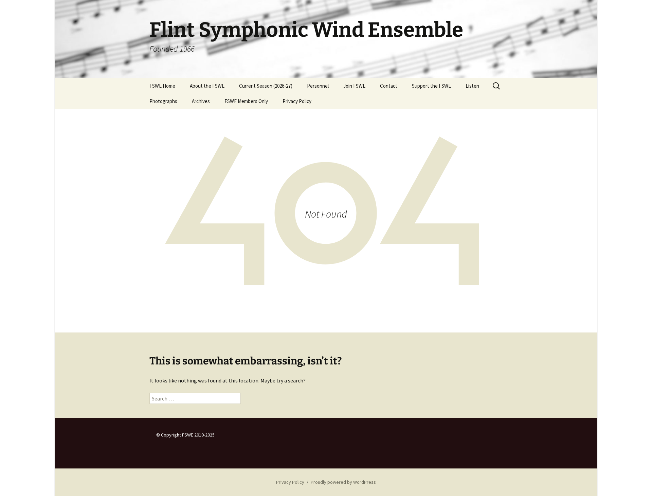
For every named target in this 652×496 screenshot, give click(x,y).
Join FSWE (354, 86)
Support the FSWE (431, 86)
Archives (201, 101)
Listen (472, 86)
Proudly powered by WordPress (343, 482)
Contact (388, 86)
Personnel (318, 86)
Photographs (163, 101)
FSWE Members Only (246, 101)
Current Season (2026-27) (265, 86)
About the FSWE (207, 86)
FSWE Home (162, 86)
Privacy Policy (297, 101)
